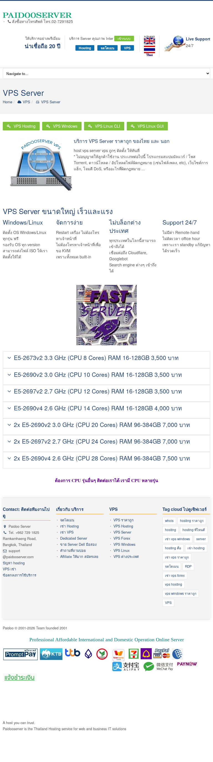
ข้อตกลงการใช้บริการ (19, 575)
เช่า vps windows (177, 539)
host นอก (85, 698)
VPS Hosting (25, 126)
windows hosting (51, 698)
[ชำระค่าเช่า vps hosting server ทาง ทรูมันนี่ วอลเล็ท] (119, 652)
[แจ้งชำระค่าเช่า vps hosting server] (20, 677)
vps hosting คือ (148, 698)
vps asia (193, 704)
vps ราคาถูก (178, 698)
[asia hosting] (149, 39)
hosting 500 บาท (179, 692)
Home (7, 101)
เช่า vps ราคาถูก (177, 557)
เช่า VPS (66, 532)
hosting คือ (173, 548)
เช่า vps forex (175, 575)
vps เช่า (62, 704)
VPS (127, 47)
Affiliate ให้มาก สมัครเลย (79, 556)
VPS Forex (121, 538)
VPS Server (50, 101)
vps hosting (173, 584)
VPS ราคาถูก (123, 520)
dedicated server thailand (69, 710)
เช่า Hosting (69, 526)
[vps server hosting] (38, 15)
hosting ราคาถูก (192, 520)
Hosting (85, 47)
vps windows (127, 704)
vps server (46, 704)
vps (97, 698)
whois (169, 520)
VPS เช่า (9, 569)
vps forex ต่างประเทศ (20, 704)
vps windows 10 (103, 704)
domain (71, 698)
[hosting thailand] (149, 51)
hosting (170, 529)
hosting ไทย (84, 692)
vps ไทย (178, 704)
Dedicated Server (73, 538)
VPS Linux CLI (107, 126)
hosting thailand (107, 692)
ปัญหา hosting (14, 562)
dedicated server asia (31, 710)
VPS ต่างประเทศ (126, 556)
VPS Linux (121, 550)
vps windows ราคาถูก (180, 593)
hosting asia (27, 698)
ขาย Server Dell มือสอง (78, 544)
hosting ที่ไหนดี (193, 529)
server (201, 539)
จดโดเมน (107, 47)
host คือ (9, 692)
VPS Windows (65, 126)
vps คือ (107, 698)
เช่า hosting (196, 548)
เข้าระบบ (124, 38)
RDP (188, 566)
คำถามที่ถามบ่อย (73, 550)
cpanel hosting (133, 692)
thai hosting (155, 692)
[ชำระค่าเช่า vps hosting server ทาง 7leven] (133, 652)
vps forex (196, 698)
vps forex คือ (124, 698)
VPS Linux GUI (151, 126)
